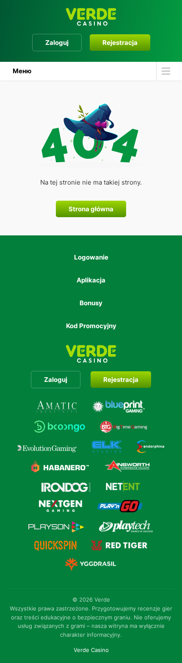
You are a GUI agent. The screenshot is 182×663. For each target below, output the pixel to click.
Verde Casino (91, 649)
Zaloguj (57, 43)
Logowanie (91, 257)
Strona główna (91, 209)
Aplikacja (91, 280)
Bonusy (91, 303)
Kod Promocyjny (91, 326)
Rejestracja (120, 43)
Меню (22, 71)
